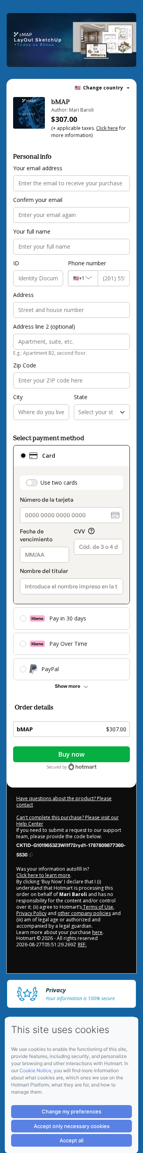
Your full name (31, 231)
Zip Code (24, 365)
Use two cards (59, 482)
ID (16, 263)
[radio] (23, 456)
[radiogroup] (71, 562)
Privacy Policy (31, 913)
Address (23, 295)
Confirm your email (37, 200)
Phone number (87, 263)
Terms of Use (97, 907)
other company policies (84, 913)
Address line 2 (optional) (44, 326)
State (80, 397)
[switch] (31, 482)
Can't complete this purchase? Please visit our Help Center (67, 820)
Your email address (37, 168)
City (18, 397)
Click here (107, 128)
